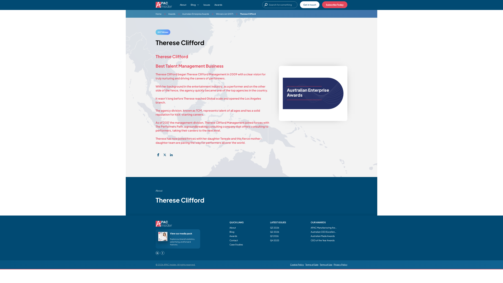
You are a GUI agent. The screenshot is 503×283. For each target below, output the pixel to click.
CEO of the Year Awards (323, 240)
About (183, 4)
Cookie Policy (297, 264)
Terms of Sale (311, 264)
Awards (218, 4)
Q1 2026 (274, 236)
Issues (206, 4)
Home (158, 14)
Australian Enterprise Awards (195, 14)
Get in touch (309, 4)
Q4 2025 (274, 240)
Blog (231, 231)
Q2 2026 (274, 231)
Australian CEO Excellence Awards (324, 231)
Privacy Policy (340, 264)
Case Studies (236, 244)
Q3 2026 (274, 227)
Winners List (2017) (224, 14)
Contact (233, 240)
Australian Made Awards (323, 236)
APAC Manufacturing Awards (324, 227)
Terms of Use (326, 264)
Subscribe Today (335, 4)
